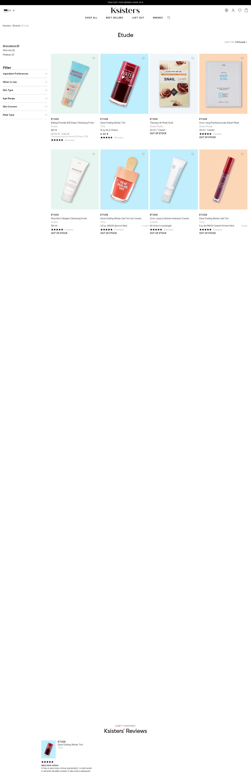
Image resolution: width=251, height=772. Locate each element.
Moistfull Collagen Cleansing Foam (69, 218)
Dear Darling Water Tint (112, 122)
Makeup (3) (8, 54)
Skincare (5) (9, 50)
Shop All (91, 17)
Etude (55, 119)
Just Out (138, 17)
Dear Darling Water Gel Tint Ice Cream (120, 218)
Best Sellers (114, 17)
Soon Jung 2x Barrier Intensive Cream (169, 218)
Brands (158, 17)
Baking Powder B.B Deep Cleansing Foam (72, 122)
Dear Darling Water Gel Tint (214, 218)
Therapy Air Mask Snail (161, 122)
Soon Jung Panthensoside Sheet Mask (219, 122)
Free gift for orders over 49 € (125, 2)
